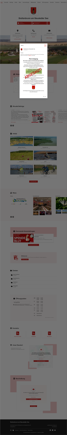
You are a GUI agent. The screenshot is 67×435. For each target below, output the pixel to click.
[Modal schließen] (33, 217)
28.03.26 (29, 55)
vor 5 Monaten (25, 50)
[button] (33, 75)
